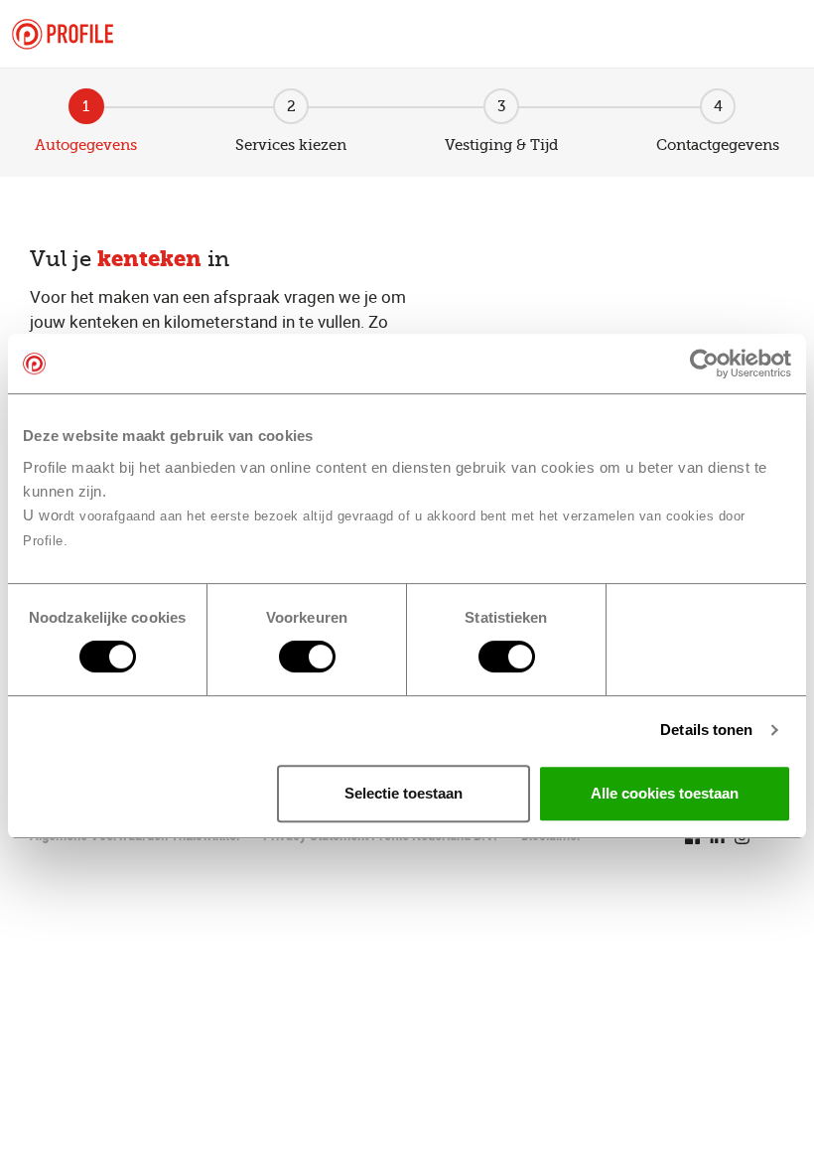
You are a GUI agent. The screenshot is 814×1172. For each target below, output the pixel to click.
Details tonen (706, 729)
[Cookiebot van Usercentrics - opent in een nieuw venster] (704, 363)
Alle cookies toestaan (665, 793)
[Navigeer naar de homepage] (62, 34)
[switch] (307, 656)
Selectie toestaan (403, 793)
